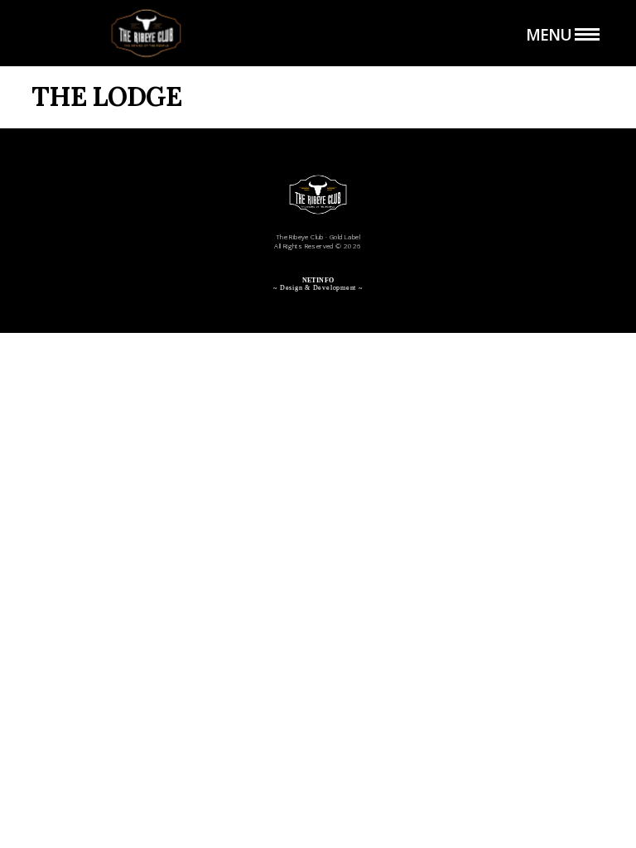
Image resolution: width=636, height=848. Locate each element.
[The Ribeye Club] (145, 33)
